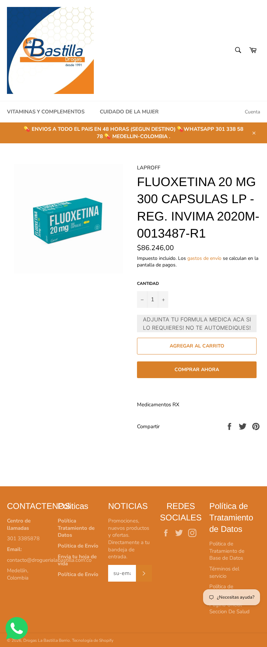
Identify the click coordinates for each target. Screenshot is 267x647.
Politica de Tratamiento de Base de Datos (226, 550)
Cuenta (252, 112)
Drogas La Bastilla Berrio (46, 640)
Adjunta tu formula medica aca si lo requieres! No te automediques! (197, 323)
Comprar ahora (197, 369)
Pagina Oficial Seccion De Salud (229, 608)
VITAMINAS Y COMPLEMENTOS (45, 111)
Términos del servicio (224, 572)
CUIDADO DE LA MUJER (129, 111)
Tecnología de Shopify (92, 640)
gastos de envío (204, 258)
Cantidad (148, 283)
